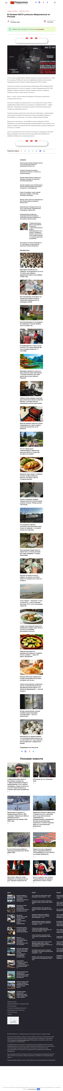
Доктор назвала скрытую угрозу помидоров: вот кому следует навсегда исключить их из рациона (31, 426)
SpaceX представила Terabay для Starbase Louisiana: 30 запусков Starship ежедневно (30, 179)
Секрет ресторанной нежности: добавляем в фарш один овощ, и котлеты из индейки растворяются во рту (31, 628)
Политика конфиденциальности (16, 1008)
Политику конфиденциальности (20, 1040)
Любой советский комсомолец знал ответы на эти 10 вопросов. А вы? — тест (42, 958)
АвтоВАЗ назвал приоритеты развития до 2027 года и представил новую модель (22, 994)
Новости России (12, 1012)
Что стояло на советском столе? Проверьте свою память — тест (41, 896)
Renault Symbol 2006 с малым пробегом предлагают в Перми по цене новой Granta (23, 984)
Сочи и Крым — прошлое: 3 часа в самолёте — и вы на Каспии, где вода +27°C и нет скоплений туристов (31, 603)
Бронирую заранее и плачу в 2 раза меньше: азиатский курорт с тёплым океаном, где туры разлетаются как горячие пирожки (31, 374)
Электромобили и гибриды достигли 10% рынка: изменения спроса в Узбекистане (22, 898)
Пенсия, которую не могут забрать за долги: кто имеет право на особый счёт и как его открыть (31, 578)
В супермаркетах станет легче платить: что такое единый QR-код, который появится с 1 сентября (31, 348)
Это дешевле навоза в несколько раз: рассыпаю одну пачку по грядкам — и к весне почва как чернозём (30, 527)
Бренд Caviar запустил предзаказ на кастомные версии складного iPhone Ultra (31, 201)
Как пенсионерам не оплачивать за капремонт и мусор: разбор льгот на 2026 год (31, 323)
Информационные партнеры (16, 1010)
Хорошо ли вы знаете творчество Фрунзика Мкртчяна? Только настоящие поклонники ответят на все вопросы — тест (42, 944)
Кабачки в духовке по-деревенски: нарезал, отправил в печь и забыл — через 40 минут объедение (31, 654)
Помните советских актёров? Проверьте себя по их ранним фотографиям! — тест (40, 916)
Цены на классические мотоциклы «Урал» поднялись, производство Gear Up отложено (22, 941)
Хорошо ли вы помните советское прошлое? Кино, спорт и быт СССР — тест (42, 902)
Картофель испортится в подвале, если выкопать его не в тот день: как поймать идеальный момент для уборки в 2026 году (31, 273)
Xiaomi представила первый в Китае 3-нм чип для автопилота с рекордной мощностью (31, 164)
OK (38, 1089)
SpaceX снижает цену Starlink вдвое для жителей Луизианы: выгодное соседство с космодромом (31, 186)
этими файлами (32, 1089)
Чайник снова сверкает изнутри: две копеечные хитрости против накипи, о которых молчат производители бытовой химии (31, 400)
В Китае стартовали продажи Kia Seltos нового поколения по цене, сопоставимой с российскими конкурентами (22, 952)
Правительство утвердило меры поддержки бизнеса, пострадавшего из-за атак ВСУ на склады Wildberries (44, 851)
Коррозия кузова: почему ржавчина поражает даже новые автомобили (22, 929)
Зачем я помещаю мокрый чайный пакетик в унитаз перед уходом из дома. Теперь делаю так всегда (31, 502)
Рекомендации (11, 1006)
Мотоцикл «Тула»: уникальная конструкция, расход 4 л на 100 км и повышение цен (23, 908)
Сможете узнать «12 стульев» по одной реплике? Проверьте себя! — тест (42, 909)
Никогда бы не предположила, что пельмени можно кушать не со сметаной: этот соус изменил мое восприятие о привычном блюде (31, 740)
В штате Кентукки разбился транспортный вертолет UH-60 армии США (18, 850)
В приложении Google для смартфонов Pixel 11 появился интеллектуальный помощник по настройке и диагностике (30, 217)
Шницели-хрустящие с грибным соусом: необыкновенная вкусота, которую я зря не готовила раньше (31, 476)
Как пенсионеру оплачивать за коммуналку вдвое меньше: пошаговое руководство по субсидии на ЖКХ (30, 299)
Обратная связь (12, 1001)
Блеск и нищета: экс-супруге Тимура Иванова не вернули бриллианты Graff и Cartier (43, 878)
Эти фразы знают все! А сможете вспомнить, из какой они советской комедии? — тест (42, 951)
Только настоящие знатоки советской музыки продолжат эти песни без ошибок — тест (42, 930)
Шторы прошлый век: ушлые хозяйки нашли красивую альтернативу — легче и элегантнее (30, 713)
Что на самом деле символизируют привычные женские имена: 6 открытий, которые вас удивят (30, 451)
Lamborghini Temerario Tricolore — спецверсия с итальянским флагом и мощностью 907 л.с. (23, 964)
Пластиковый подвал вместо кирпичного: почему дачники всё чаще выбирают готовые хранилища (30, 552)
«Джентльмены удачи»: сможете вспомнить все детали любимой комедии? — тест (41, 923)
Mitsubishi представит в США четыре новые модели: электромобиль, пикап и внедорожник (22, 919)
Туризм (9, 1014)
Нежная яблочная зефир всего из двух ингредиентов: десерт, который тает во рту (31, 678)
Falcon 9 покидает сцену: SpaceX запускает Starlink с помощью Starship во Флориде (30, 194)
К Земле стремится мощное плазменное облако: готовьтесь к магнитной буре (30, 172)
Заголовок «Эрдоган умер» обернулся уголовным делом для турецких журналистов (17, 878)
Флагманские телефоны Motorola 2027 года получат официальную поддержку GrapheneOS (30, 208)
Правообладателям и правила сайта (18, 1004)
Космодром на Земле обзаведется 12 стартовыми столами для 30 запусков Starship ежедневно (31, 244)
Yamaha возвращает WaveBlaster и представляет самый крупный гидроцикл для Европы (23, 974)
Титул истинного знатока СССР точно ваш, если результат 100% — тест (42, 936)
